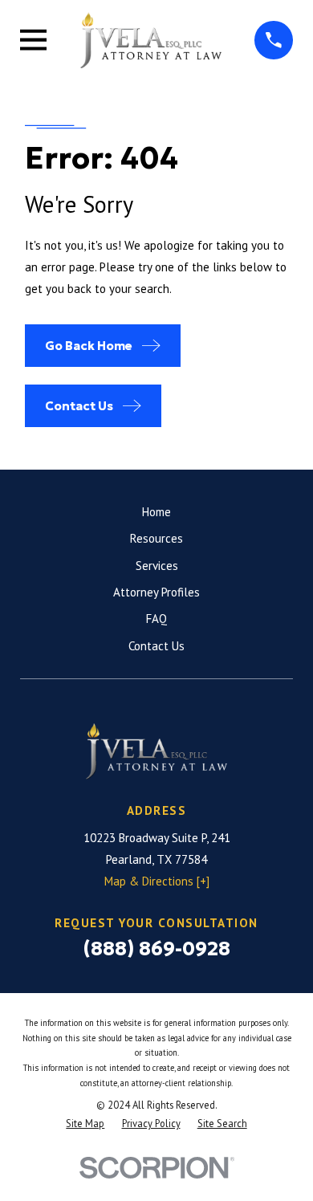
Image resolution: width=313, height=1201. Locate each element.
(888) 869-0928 (156, 948)
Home (156, 511)
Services (157, 565)
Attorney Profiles (156, 592)
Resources (156, 538)
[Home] (151, 40)
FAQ (156, 618)
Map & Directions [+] (156, 881)
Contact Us (156, 645)
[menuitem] (85, 1123)
